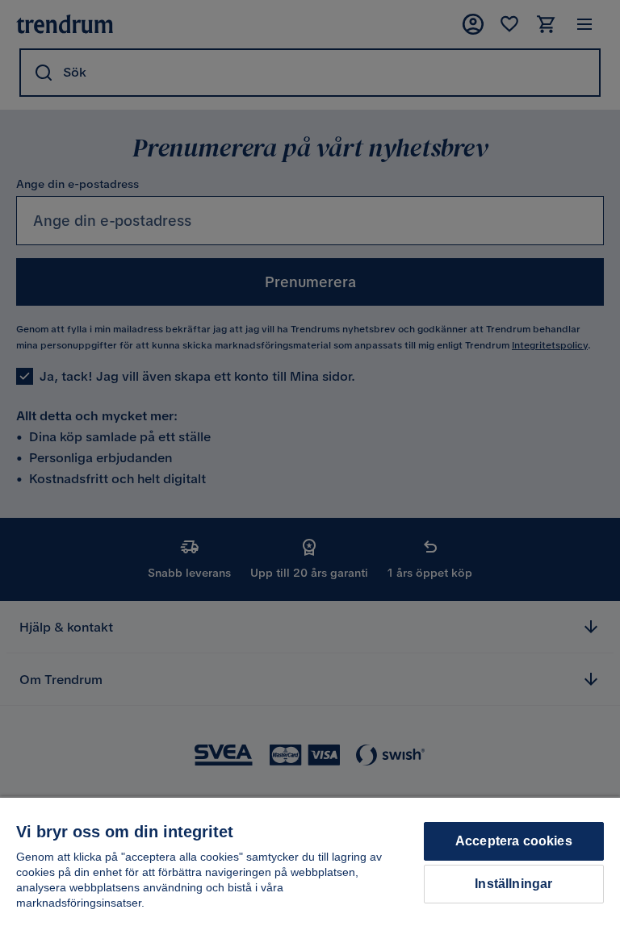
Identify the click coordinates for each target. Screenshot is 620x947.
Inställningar (513, 884)
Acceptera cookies (513, 841)
